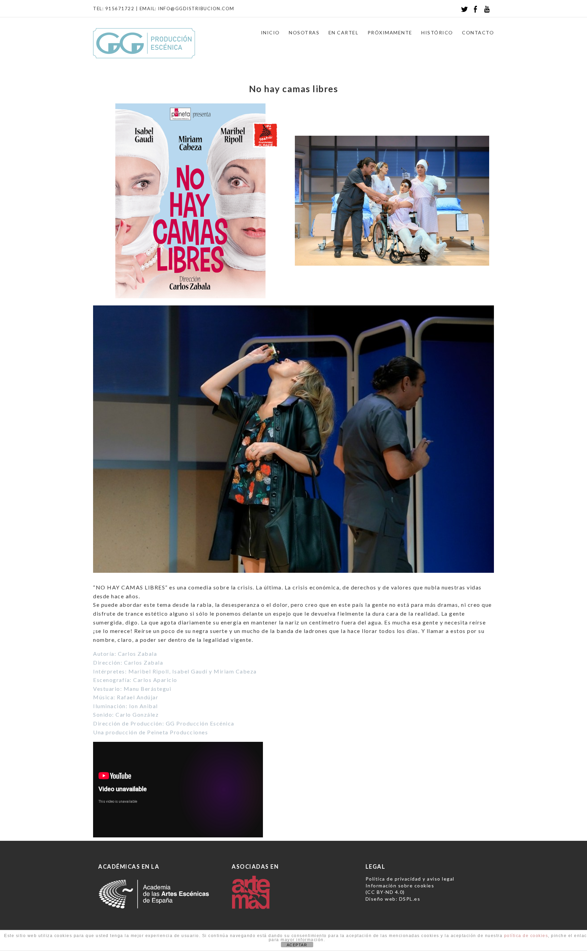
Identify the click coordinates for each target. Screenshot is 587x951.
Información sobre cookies (400, 885)
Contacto (478, 32)
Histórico (437, 32)
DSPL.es (410, 899)
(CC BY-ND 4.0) (385, 892)
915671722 (120, 8)
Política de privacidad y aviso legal (410, 879)
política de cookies (526, 935)
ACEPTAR (297, 945)
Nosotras (304, 32)
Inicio (270, 32)
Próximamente (390, 32)
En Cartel (343, 32)
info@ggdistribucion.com (196, 8)
